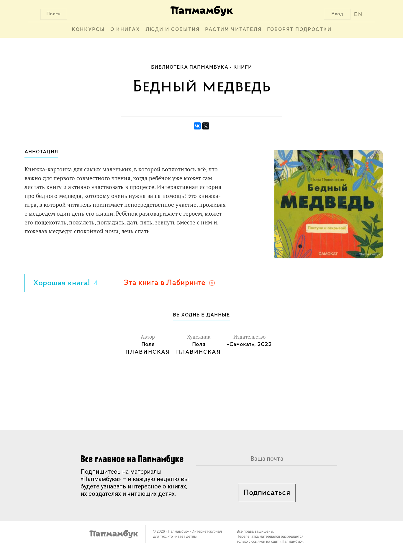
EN (358, 14)
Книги (242, 67)
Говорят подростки (299, 29)
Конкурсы (88, 29)
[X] (205, 125)
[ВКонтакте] (197, 125)
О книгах (125, 29)
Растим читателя (233, 29)
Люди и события (172, 29)
